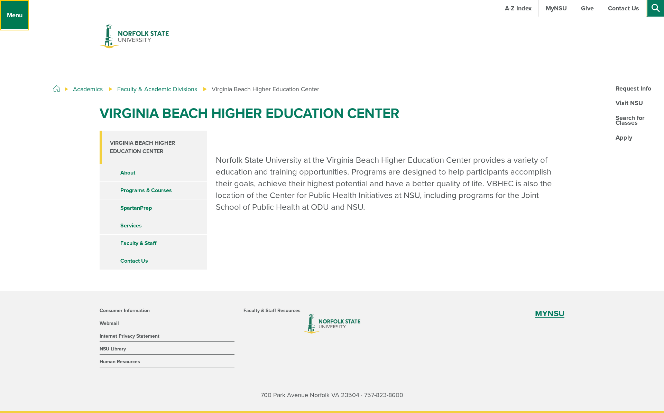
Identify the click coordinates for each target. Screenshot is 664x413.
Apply (624, 137)
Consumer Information (125, 310)
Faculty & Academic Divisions (157, 89)
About (127, 172)
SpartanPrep (136, 208)
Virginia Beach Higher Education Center (142, 147)
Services (131, 225)
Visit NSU (629, 103)
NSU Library (113, 349)
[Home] (56, 88)
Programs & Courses (146, 190)
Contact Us (134, 260)
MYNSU (549, 314)
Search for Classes (630, 120)
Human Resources (120, 362)
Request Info (633, 88)
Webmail (109, 323)
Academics (88, 89)
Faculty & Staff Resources (272, 310)
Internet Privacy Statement (129, 336)
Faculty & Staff (138, 243)
